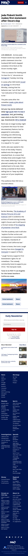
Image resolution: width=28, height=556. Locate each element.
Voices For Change (15, 466)
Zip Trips (15, 377)
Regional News (16, 478)
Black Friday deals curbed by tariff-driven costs (8, 362)
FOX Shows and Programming (17, 503)
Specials (15, 434)
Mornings (16, 375)
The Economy (4, 481)
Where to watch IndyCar (5, 512)
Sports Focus (16, 453)
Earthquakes (4, 413)
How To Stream (17, 495)
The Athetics (16, 423)
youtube (9, 537)
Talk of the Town (17, 455)
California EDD (5, 436)
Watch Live (20, 2)
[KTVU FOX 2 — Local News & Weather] (5, 2)
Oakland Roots (16, 419)
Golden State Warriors (16, 410)
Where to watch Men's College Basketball (5, 516)
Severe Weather (5, 415)
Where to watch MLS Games (5, 528)
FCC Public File (16, 519)
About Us (16, 493)
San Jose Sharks (17, 425)
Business (3, 386)
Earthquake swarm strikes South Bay (9, 348)
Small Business (5, 483)
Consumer (3, 388)
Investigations (6, 434)
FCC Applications (17, 521)
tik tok (18, 537)
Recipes (15, 382)
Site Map (15, 518)
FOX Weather (4, 419)
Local (2, 377)
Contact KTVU (16, 501)
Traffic (14, 379)
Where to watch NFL (5, 497)
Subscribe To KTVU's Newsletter (16, 514)
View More (22, 345)
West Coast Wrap (5, 392)
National (3, 379)
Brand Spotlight (17, 473)
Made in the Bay (17, 448)
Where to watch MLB (5, 504)
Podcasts (3, 390)
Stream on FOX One (5, 494)
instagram (15, 537)
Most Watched (6, 345)
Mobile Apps (16, 511)
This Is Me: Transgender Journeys (16, 458)
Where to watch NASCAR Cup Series (5, 508)
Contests (15, 380)
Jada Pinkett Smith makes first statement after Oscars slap (13, 45)
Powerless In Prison (4, 443)
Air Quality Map (5, 410)
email (6, 537)
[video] (23, 349)
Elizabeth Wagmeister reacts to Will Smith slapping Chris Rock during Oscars (12, 202)
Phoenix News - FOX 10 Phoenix (17, 485)
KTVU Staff (15, 497)
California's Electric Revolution (15, 438)
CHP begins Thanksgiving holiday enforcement (9, 355)
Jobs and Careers (17, 499)
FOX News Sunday (4, 394)
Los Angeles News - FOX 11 (16, 481)
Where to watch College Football (5, 501)
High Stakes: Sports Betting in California (17, 444)
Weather (4, 401)
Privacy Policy (15, 337)
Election (3, 397)
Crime (2, 380)
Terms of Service (15, 338)
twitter (21, 537)
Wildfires (3, 384)
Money (3, 477)
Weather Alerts (5, 403)
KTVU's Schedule (17, 506)
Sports (15, 401)
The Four (15, 441)
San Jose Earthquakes (16, 427)
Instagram (5, 78)
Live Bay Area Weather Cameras (4, 406)
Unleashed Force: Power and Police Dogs (5, 447)
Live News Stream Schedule (17, 508)
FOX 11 (13, 24)
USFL (14, 430)
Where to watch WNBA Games (5, 525)
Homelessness (5, 438)
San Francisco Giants (16, 413)
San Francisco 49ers (16, 407)
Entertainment (19, 24)
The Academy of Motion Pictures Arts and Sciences (13, 214)
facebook (12, 537)
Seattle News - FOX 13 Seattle (16, 488)
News (18, 299)
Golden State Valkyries (16, 417)
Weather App (4, 417)
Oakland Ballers (17, 421)
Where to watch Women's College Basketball (5, 521)
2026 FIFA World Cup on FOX (17, 404)
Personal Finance (5, 479)
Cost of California (5, 440)
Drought (3, 382)
